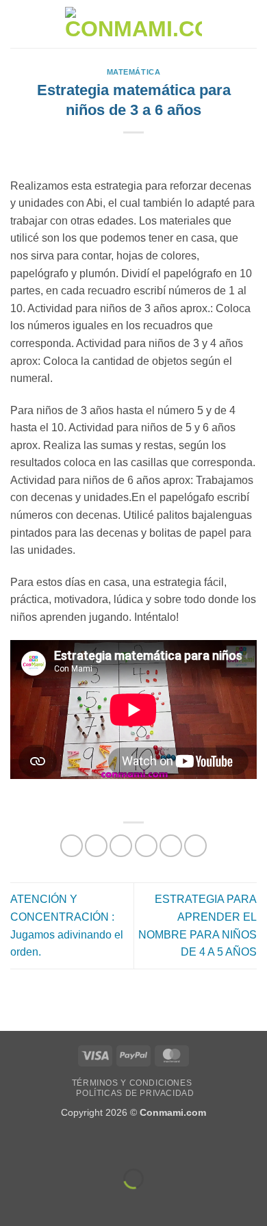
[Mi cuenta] (226, 24)
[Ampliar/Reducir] (13, 1144)
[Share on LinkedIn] (195, 845)
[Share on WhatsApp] (71, 845)
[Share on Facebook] (96, 845)
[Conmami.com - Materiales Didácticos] (133, 24)
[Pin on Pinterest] (171, 845)
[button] (18, 23)
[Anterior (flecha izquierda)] (13, 1202)
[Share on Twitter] (121, 845)
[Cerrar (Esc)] (133, 1144)
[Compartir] (93, 1144)
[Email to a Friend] (146, 845)
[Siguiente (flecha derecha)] (53, 1202)
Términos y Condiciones (132, 1083)
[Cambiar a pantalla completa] (53, 1144)
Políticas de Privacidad (135, 1093)
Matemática (134, 72)
